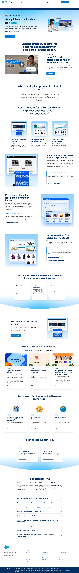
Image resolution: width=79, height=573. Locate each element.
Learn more (50, 73)
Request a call (22, 459)
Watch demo (9, 36)
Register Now (58, 8)
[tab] (28, 350)
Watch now (9, 385)
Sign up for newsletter (47, 459)
